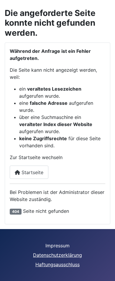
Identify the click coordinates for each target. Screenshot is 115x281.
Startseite (31, 172)
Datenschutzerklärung (57, 255)
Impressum (57, 246)
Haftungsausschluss (57, 264)
